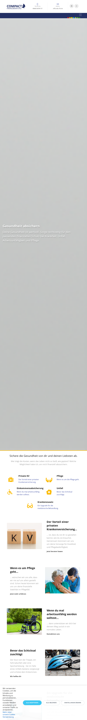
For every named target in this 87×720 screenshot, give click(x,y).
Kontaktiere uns (53, 634)
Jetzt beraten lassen (55, 551)
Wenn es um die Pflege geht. (68, 479)
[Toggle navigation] (80, 15)
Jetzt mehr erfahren (18, 594)
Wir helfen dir (15, 676)
